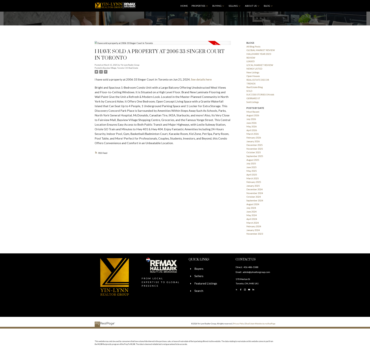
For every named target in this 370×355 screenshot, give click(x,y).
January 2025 (253, 185)
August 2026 (252, 115)
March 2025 (252, 178)
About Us (251, 5)
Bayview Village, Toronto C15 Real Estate (120, 68)
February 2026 (253, 137)
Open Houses (253, 76)
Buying (216, 5)
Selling (233, 5)
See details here (201, 79)
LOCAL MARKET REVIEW (259, 65)
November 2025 (254, 148)
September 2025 (254, 156)
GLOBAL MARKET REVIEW (260, 50)
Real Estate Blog (254, 87)
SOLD (249, 90)
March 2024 (252, 222)
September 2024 (254, 200)
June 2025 (251, 167)
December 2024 (254, 189)
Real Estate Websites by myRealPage (260, 323)
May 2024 (251, 215)
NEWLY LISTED (254, 68)
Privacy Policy (238, 323)
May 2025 (251, 170)
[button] (236, 290)
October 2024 (253, 196)
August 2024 (252, 204)
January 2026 (253, 141)
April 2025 (251, 174)
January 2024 (253, 230)
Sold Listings (252, 102)
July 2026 (251, 119)
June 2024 (251, 211)
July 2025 (251, 163)
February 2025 (253, 182)
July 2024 (251, 207)
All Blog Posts (253, 46)
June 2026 (251, 122)
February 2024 (253, 226)
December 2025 (254, 145)
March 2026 (252, 133)
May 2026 (251, 126)
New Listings (252, 72)
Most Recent (252, 111)
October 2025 (253, 152)
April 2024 (251, 219)
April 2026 (251, 130)
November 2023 (254, 233)
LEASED (250, 61)
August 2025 (252, 159)
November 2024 (254, 193)
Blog (267, 5)
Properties (198, 5)
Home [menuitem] (184, 5)
